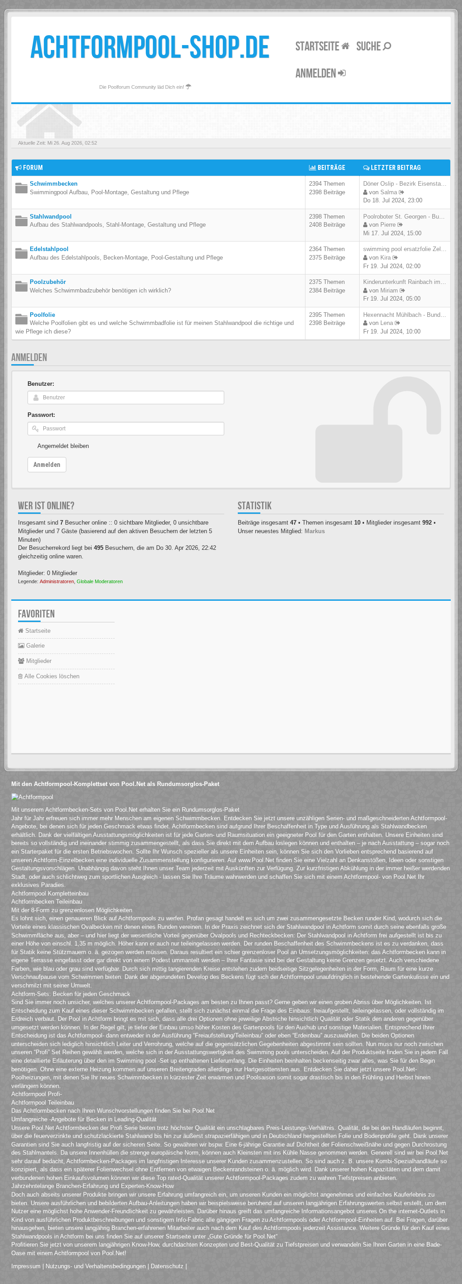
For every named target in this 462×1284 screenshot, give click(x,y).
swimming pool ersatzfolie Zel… (405, 249)
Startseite (318, 46)
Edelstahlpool (49, 249)
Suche (369, 46)
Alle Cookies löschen (51, 676)
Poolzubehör (48, 282)
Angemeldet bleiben (63, 446)
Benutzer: (41, 383)
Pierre (388, 224)
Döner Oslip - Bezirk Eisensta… (405, 183)
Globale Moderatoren (100, 581)
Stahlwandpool (51, 216)
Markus (315, 531)
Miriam (389, 290)
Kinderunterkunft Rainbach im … (405, 282)
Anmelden (317, 73)
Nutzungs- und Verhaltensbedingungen (96, 1266)
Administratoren (57, 581)
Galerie (34, 645)
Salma (388, 192)
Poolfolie (42, 314)
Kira (385, 257)
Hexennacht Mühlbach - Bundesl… (408, 314)
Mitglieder (37, 661)
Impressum (26, 1266)
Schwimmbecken (54, 183)
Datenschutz (167, 1266)
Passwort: (41, 414)
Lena (386, 323)
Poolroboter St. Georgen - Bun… (405, 216)
